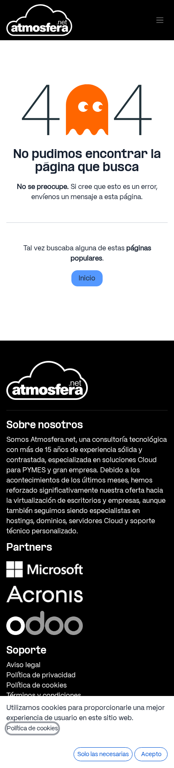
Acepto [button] (151, 754)
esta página (122, 196)
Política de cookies (36, 685)
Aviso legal (23, 664)
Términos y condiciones (43, 695)
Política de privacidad (41, 675)
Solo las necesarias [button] (103, 754)
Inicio (87, 278)
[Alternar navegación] (160, 20)
